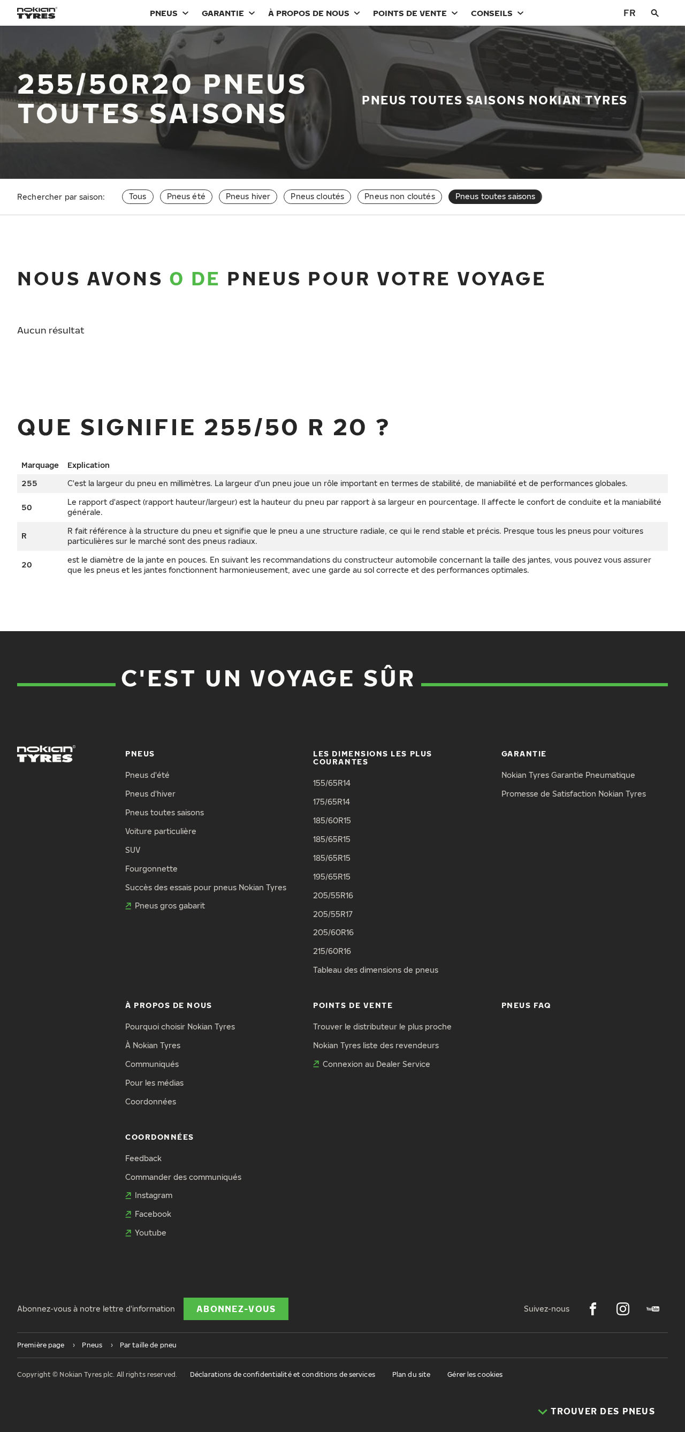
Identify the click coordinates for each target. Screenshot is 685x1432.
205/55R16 (333, 895)
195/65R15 (332, 876)
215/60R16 (332, 951)
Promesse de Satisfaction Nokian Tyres (573, 793)
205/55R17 (333, 914)
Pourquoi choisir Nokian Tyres (180, 1026)
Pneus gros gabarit (170, 905)
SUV (132, 849)
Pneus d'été (147, 774)
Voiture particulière (160, 831)
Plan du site (411, 1374)
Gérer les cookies (475, 1374)
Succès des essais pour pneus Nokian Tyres (205, 887)
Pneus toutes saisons (164, 812)
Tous (138, 196)
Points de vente (410, 13)
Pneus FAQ (526, 1005)
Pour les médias (154, 1082)
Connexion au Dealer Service (376, 1064)
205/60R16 (333, 932)
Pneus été (186, 196)
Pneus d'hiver (150, 793)
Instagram (153, 1195)
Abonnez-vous (236, 1309)
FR (629, 12)
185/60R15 (332, 820)
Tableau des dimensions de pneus (375, 969)
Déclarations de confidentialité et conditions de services (282, 1374)
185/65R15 (332, 839)
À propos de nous (308, 13)
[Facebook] (593, 1309)
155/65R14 (332, 782)
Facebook (153, 1213)
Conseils (492, 13)
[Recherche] (655, 13)
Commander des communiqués (183, 1176)
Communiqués (152, 1064)
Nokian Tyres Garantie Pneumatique (568, 774)
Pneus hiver (248, 196)
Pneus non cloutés (399, 196)
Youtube (150, 1232)
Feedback (143, 1158)
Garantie (223, 13)
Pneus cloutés (317, 196)
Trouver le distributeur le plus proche (382, 1026)
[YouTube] (653, 1309)
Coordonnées (150, 1101)
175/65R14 (331, 801)
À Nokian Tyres (152, 1045)
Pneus (164, 13)
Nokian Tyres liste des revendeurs (376, 1045)
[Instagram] (623, 1309)
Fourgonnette (151, 868)
